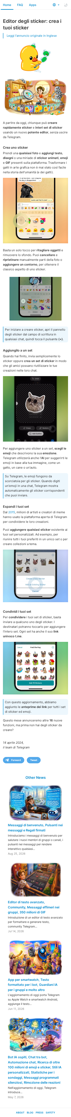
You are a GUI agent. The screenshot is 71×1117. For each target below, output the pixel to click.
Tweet (33, 760)
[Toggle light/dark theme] (65, 5)
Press (39, 1112)
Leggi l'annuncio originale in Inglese (32, 36)
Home (7, 5)
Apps (32, 5)
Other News (35, 777)
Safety (50, 1112)
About (20, 1112)
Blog (30, 1112)
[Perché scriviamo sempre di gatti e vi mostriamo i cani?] (35, 210)
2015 (11, 512)
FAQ (20, 5)
